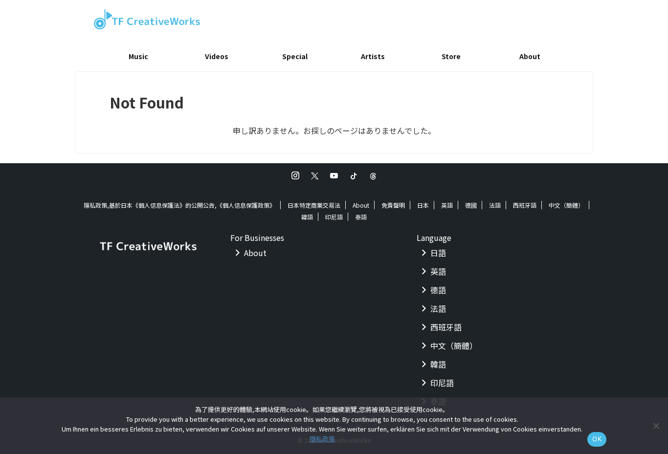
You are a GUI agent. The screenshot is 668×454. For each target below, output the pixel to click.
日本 (423, 205)
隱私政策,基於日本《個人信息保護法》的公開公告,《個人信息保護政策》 (179, 205)
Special (295, 56)
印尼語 (334, 217)
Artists (373, 56)
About (529, 56)
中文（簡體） (566, 205)
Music (138, 56)
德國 (471, 205)
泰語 (361, 217)
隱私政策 (322, 438)
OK (596, 439)
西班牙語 (524, 205)
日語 (438, 253)
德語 (438, 290)
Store (451, 56)
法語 (495, 205)
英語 (447, 205)
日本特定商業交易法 (314, 205)
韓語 (307, 217)
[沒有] (656, 426)
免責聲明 (393, 205)
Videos (216, 56)
